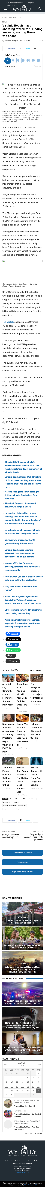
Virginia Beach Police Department (14, 805)
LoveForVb (6, 802)
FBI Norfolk (8, 322)
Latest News (12, 18)
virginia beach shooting (11, 809)
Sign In (31, 3)
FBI (24, 799)
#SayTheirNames (15, 799)
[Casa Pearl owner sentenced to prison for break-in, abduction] (22, 914)
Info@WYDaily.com (22, 1172)
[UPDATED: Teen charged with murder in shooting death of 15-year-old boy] (22, 994)
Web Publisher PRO (30, 1185)
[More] (35, 48)
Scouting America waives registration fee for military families (22, 946)
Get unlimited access (14, 3)
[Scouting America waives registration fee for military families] (22, 938)
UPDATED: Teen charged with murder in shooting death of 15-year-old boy (22, 1002)
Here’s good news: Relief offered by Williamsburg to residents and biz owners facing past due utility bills (22, 1025)
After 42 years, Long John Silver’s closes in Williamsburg (11, 836)
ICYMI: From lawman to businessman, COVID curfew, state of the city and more (22, 1049)
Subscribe (11, 5)
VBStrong (16, 802)
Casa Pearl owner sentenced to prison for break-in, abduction (22, 921)
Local (19, 18)
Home (4, 18)
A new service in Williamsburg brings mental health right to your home (33, 836)
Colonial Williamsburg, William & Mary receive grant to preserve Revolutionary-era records (22, 969)
